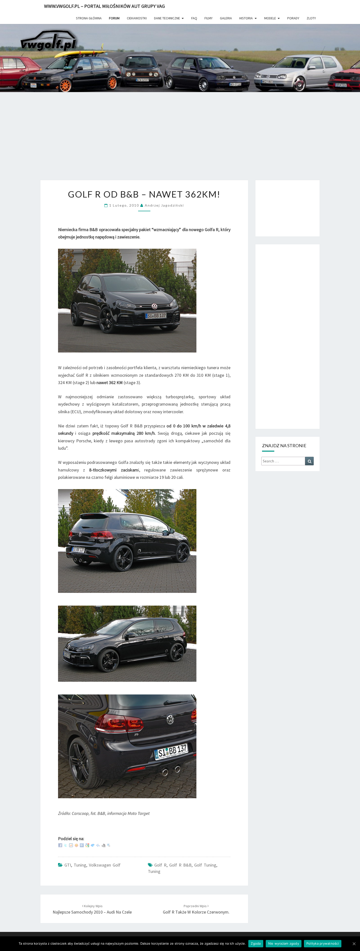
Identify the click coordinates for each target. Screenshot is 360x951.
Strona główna (89, 18)
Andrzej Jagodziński (164, 205)
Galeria (226, 18)
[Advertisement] (180, 139)
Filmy (208, 18)
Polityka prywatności (322, 943)
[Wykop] (71, 845)
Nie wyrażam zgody (283, 943)
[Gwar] (82, 845)
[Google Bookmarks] (87, 845)
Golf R (160, 865)
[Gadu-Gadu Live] (76, 845)
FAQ (194, 18)
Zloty (311, 18)
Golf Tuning (205, 865)
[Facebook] (60, 845)
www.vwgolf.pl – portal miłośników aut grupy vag (104, 6)
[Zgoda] (353, 943)
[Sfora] (103, 845)
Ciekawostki (137, 18)
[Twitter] (66, 845)
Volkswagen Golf (104, 865)
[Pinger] (93, 845)
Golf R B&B (180, 865)
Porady (293, 18)
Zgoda (256, 943)
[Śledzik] (98, 845)
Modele (270, 18)
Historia (246, 18)
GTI (67, 865)
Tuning (80, 865)
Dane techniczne (167, 18)
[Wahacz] (109, 845)
